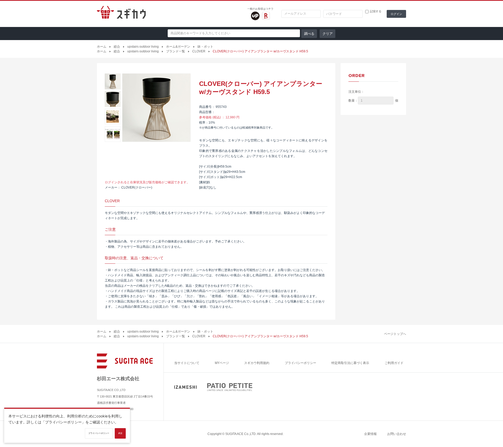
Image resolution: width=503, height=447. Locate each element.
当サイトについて (186, 363)
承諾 (120, 433)
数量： (353, 100)
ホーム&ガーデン (178, 46)
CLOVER (198, 51)
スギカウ (121, 14)
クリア (327, 34)
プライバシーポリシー (300, 363)
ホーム (101, 46)
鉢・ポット (205, 46)
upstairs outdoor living (143, 46)
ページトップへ (395, 334)
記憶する (375, 11)
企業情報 (370, 434)
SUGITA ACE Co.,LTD (240, 434)
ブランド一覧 (175, 51)
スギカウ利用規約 (256, 363)
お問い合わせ (396, 434)
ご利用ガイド (394, 363)
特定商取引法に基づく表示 (350, 363)
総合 (117, 46)
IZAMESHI (185, 387)
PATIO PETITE (229, 387)
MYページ (222, 363)
